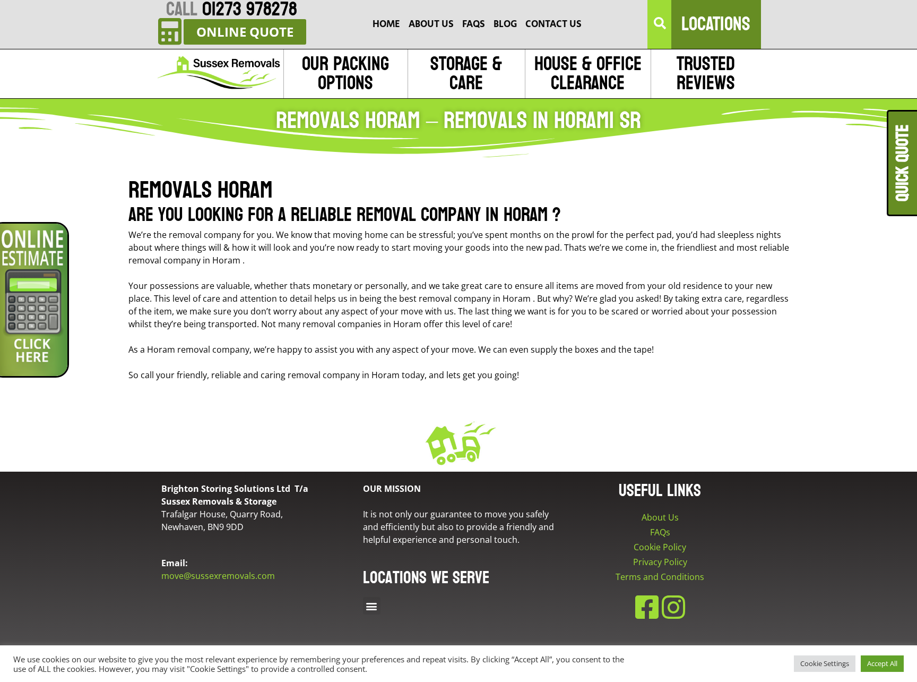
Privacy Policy (660, 562)
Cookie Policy (660, 547)
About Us (660, 517)
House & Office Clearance (588, 73)
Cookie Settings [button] (824, 663)
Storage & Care (466, 73)
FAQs (660, 532)
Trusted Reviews (706, 73)
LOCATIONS (715, 24)
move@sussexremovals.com (218, 576)
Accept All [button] (882, 663)
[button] (660, 24)
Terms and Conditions (660, 577)
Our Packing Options (345, 73)
